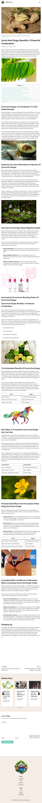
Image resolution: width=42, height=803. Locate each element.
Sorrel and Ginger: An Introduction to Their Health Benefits (15, 88)
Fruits (21, 790)
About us (21, 782)
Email (17, 737)
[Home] (1, 35)
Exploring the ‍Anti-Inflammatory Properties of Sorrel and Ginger (16, 89)
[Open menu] (39, 2)
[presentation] (7, 685)
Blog (21, 780)
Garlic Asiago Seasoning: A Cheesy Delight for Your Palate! (33, 668)
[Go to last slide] (3, 693)
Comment (4, 722)
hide (23, 85)
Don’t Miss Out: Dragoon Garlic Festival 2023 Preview (10, 668)
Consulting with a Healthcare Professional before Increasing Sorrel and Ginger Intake (20, 100)
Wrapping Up (5, 101)
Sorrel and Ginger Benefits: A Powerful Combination (13, 94)
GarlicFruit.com (5, 46)
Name (3, 737)
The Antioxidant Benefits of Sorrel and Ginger (12, 95)
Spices (21, 792)
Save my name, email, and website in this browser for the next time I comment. (34, 736)
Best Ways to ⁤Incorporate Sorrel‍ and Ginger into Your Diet (14, 97)
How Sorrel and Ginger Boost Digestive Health (12, 91)
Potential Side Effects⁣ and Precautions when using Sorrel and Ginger (17, 98)
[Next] (39, 693)
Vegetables (21, 794)
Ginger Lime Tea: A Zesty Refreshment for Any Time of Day (6, 695)
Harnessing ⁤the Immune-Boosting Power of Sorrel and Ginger (15, 92)
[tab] (19, 707)
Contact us (21, 784)
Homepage (21, 778)
